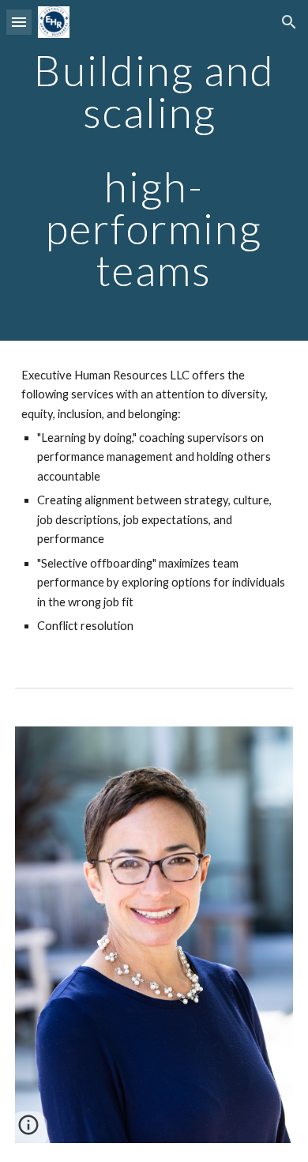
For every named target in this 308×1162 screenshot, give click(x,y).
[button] (19, 21)
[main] (154, 170)
